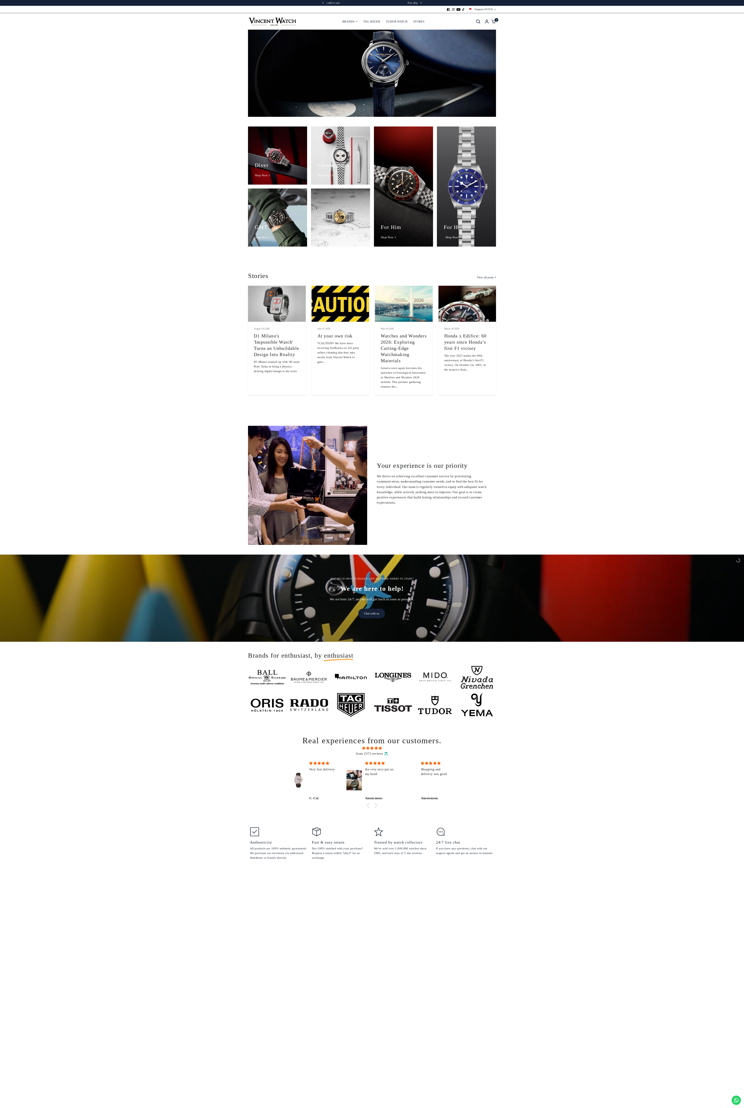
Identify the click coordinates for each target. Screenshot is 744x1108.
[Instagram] (453, 9)
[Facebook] (448, 9)
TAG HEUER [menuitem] (371, 21)
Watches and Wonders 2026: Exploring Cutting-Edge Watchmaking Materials (404, 348)
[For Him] (403, 186)
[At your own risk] (340, 304)
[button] (369, 805)
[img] (372, 748)
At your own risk (335, 335)
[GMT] (277, 217)
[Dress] (340, 217)
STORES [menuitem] (418, 21)
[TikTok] (463, 9)
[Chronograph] (340, 155)
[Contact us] (736, 1100)
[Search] (478, 21)
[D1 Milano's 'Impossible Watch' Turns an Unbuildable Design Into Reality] (277, 304)
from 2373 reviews (369, 753)
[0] (492, 21)
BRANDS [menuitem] (348, 21)
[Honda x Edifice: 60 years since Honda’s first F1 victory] (467, 304)
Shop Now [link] (261, 175)
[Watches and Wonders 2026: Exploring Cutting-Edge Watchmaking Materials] (404, 304)
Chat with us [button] (371, 613)
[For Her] (466, 186)
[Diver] (277, 155)
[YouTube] (458, 9)
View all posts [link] (485, 277)
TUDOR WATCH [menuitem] (396, 21)
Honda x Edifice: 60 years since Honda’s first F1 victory (465, 342)
